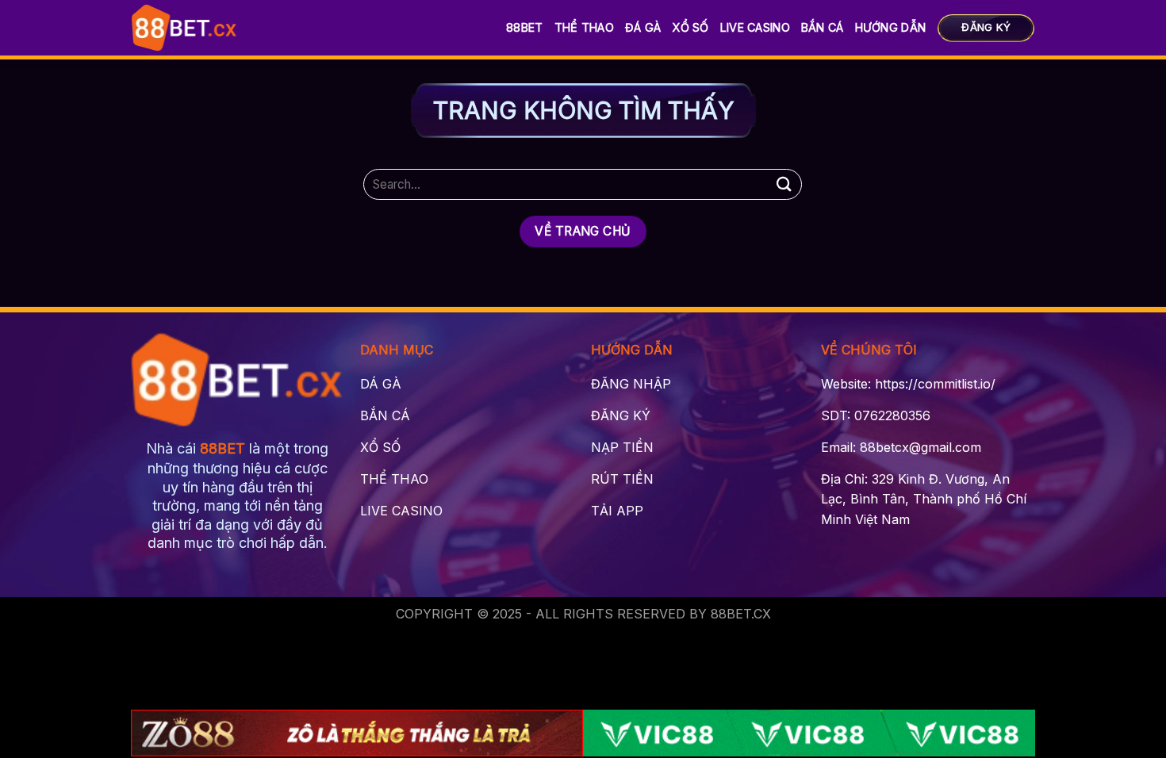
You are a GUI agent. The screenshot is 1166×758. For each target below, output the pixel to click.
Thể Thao (584, 27)
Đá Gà (643, 27)
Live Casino (755, 27)
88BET (524, 27)
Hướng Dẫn (890, 27)
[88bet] (184, 27)
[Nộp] (784, 184)
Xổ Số (690, 27)
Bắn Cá (822, 27)
